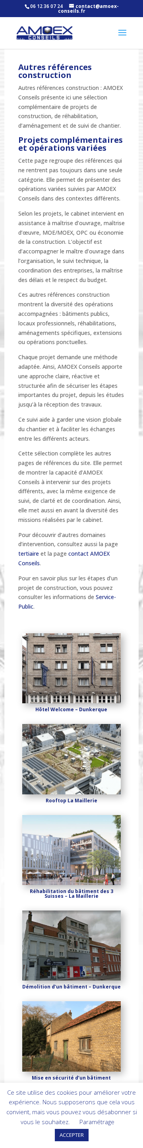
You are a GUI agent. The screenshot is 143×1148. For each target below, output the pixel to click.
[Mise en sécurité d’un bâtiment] (71, 1036)
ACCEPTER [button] (72, 1134)
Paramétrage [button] (96, 1122)
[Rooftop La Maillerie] (71, 759)
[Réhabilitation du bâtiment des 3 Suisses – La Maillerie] (71, 850)
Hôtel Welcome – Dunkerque (71, 709)
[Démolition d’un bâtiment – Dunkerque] (71, 946)
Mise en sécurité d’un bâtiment (71, 1077)
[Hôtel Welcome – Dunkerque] (71, 668)
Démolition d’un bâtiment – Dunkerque (71, 986)
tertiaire (28, 553)
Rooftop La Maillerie (71, 800)
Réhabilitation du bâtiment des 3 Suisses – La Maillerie (71, 893)
